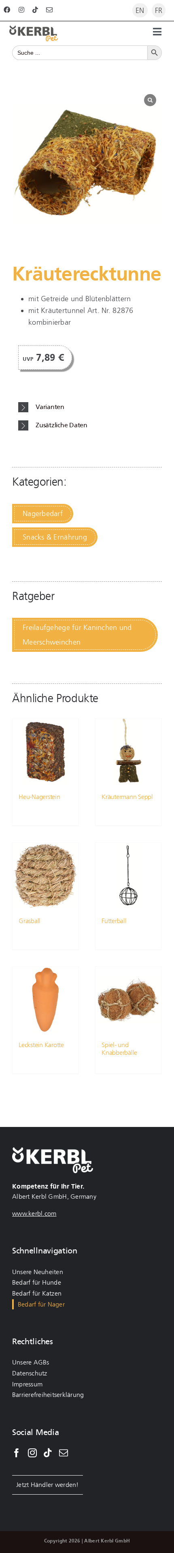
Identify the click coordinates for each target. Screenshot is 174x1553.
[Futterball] (128, 876)
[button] (90, 407)
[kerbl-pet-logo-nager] (33, 29)
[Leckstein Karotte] (46, 1000)
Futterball (114, 921)
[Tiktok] (47, 1452)
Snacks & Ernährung (55, 537)
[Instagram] (32, 1452)
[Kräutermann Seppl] (128, 752)
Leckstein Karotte (41, 1045)
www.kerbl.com (34, 1213)
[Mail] (63, 1452)
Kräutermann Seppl (127, 797)
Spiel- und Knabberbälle (119, 1048)
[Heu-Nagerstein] (46, 752)
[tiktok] (35, 9)
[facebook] (7, 9)
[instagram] (21, 9)
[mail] (49, 9)
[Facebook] (16, 1452)
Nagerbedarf (43, 513)
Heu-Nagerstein (39, 797)
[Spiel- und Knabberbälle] (128, 1000)
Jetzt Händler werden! (47, 1485)
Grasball (29, 921)
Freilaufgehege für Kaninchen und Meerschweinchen (77, 635)
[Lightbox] (150, 100)
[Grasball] (46, 876)
